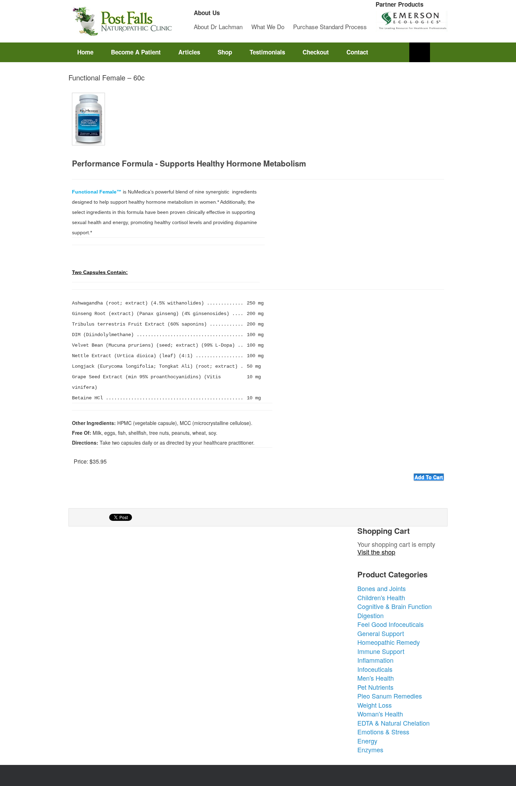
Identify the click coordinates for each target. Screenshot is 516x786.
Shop (225, 52)
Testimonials (267, 52)
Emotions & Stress (383, 731)
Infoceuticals (374, 669)
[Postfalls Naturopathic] (121, 21)
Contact (357, 52)
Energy (367, 740)
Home (85, 52)
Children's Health (381, 597)
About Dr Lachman (218, 26)
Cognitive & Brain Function (394, 606)
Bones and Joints (381, 588)
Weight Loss (374, 704)
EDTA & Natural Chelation (393, 722)
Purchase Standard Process (330, 26)
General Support (380, 633)
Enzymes (370, 749)
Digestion (370, 615)
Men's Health (375, 677)
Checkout (316, 52)
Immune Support (380, 651)
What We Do (267, 26)
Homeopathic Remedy (388, 642)
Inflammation (375, 659)
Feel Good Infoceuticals (390, 624)
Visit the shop (376, 551)
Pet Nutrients (375, 687)
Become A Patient (136, 52)
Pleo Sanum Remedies (389, 695)
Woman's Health (380, 713)
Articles (189, 52)
